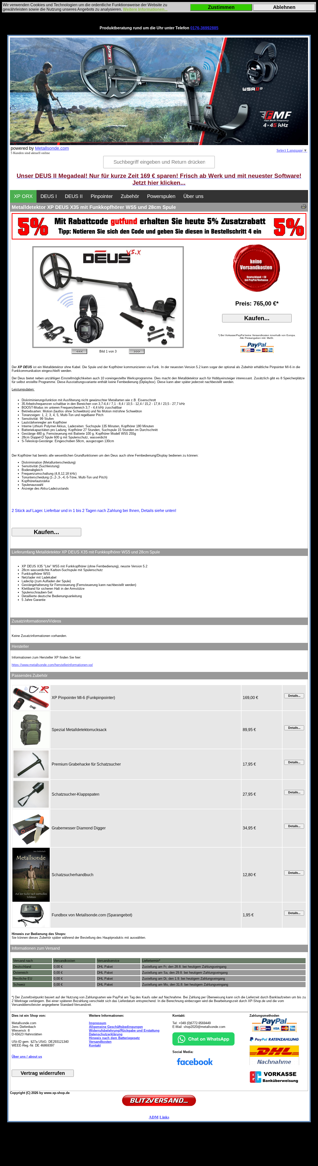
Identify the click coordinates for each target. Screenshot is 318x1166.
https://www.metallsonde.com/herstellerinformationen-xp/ (52, 665)
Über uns (193, 196)
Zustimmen (221, 7)
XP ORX (23, 196)
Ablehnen (284, 7)
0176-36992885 (204, 28)
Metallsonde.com (52, 148)
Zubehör (130, 196)
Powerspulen (161, 196)
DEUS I (48, 196)
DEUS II (74, 196)
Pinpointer (102, 196)
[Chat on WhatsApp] (203, 1044)
